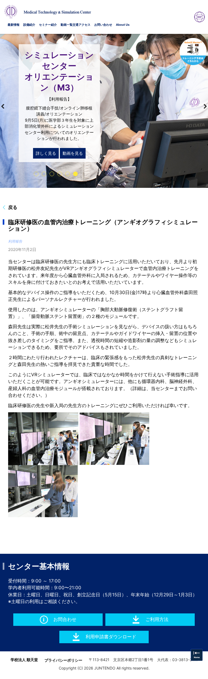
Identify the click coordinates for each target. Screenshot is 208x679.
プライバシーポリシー (63, 660)
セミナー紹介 (48, 25)
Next (201, 106)
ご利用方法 (156, 619)
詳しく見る (46, 153)
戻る (12, 207)
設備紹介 (29, 25)
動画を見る (73, 153)
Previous (6, 106)
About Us (122, 25)
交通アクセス (81, 25)
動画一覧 (67, 25)
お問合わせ (64, 619)
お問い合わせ (103, 25)
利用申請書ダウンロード (111, 636)
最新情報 (14, 25)
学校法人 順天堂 (24, 659)
